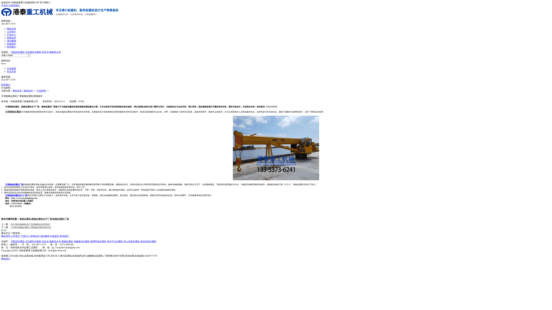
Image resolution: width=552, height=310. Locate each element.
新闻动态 (11, 38)
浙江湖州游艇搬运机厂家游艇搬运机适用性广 (30, 224)
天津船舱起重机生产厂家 (16, 195)
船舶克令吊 (55, 52)
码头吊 (45, 52)
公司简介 (11, 32)
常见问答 (11, 71)
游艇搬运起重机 (82, 241)
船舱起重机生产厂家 (42, 219)
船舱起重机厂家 (61, 219)
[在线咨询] (544, 87)
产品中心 (5, 5)
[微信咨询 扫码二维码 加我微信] (544, 71)
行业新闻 (11, 68)
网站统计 (5, 259)
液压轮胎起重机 (148, 241)
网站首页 (11, 29)
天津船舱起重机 (13, 112)
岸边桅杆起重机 (33, 52)
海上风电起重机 (132, 241)
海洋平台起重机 (115, 241)
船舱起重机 (25, 219)
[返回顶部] (544, 94)
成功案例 (11, 41)
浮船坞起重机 (18, 52)
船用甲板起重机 (98, 241)
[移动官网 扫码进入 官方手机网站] (544, 63)
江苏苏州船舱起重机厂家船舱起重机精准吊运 (30, 227)
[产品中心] (544, 79)
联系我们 (15, 5)
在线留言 (11, 44)
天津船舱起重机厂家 (14, 184)
